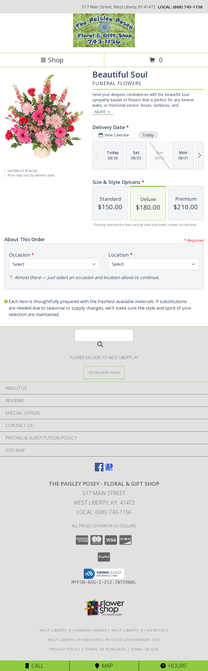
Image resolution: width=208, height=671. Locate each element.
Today (148, 134)
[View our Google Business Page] (109, 470)
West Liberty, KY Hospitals (140, 630)
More (100, 111)
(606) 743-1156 (188, 6)
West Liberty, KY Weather (74, 639)
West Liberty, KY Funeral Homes (73, 630)
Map (106, 665)
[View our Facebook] (99, 470)
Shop (55, 59)
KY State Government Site (132, 639)
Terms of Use (145, 649)
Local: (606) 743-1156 (104, 512)
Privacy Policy (64, 649)
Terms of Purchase (105, 649)
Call (36, 665)
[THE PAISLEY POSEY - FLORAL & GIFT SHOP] (104, 45)
